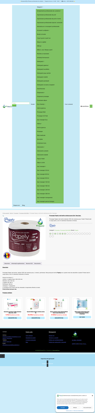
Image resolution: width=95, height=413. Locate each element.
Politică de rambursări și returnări (57, 342)
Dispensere (40, 92)
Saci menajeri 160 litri (43, 186)
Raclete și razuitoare (43, 53)
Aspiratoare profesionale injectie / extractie (49, 22)
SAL (81, 343)
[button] (92, 395)
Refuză (75, 407)
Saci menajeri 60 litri (43, 174)
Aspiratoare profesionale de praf (46, 15)
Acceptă (63, 407)
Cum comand (69, 104)
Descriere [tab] (7, 263)
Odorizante (40, 147)
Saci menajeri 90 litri (43, 178)
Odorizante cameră (42, 151)
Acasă (33, 104)
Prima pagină (6, 213)
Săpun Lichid (41, 162)
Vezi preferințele (87, 407)
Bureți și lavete (41, 34)
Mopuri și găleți (41, 42)
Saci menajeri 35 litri (43, 170)
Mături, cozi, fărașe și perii (44, 50)
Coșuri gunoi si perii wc (44, 38)
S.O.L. (84, 343)
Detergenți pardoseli (43, 81)
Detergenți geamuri (42, 65)
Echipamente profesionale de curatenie (48, 11)
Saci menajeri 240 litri (43, 190)
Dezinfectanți (41, 88)
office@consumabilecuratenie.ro (11, 345)
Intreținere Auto (41, 143)
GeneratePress (56, 350)
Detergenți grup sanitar (44, 73)
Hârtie (39, 123)
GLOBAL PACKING (76, 340)
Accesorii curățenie (42, 30)
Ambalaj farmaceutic (43, 57)
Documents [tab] (37, 263)
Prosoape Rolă (41, 112)
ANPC (77, 343)
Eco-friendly (40, 104)
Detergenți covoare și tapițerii (45, 85)
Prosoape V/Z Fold (42, 116)
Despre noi (16, 205)
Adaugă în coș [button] (12, 318)
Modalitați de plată (30, 337)
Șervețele (40, 139)
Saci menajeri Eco (42, 120)
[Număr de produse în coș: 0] (91, 106)
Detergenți (40, 61)
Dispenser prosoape (43, 96)
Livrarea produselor (31, 340)
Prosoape (40, 131)
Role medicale (41, 135)
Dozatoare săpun (42, 100)
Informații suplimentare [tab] (17, 263)
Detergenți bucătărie (43, 69)
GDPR (73, 343)
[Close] (2, 356)
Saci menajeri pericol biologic (45, 201)
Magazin (39, 7)
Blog (23, 205)
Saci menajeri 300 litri (43, 193)
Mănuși (39, 46)
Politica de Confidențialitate (78, 410)
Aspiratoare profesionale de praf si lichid (49, 18)
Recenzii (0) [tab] (29, 263)
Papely (76, 230)
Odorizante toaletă (42, 155)
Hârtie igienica (41, 108)
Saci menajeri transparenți (44, 197)
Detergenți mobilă (42, 77)
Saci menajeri (41, 166)
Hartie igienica (41, 127)
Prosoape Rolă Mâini (24, 213)
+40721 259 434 (7, 341)
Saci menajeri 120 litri (43, 182)
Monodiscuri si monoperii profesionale (48, 26)
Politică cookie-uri (69, 410)
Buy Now (82, 317)
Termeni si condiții (53, 337)
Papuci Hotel (41, 158)
